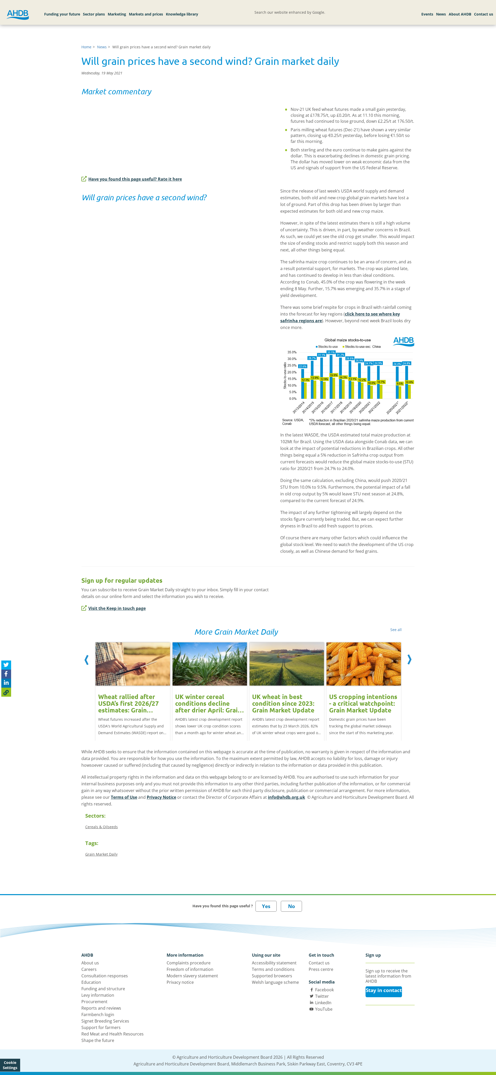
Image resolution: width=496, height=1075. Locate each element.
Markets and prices (146, 14)
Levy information (97, 995)
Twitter (322, 996)
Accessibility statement (274, 963)
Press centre (321, 969)
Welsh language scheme (275, 982)
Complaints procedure (189, 963)
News (441, 14)
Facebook (324, 990)
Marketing (117, 14)
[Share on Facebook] (6, 674)
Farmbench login (97, 1014)
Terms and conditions (273, 969)
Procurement (94, 1001)
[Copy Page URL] (6, 692)
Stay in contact (384, 990)
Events (427, 14)
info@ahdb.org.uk (286, 797)
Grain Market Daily (101, 854)
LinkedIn (323, 1002)
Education (91, 982)
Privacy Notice (161, 797)
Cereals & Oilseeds (101, 826)
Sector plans (94, 14)
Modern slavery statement (192, 976)
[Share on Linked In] (6, 683)
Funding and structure (103, 989)
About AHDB (460, 14)
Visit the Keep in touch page (117, 608)
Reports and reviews (101, 1008)
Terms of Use (124, 797)
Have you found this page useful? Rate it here (135, 179)
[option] (132, 686)
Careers (89, 969)
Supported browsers (272, 976)
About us (90, 963)
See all (396, 629)
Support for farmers (101, 1027)
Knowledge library (182, 14)
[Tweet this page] (6, 665)
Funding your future (62, 14)
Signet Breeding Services (105, 1021)
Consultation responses (104, 976)
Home (86, 46)
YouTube (323, 1009)
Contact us (483, 14)
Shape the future (97, 1040)
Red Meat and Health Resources (112, 1034)
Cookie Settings (10, 1065)
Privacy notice (180, 982)
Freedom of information (190, 969)
